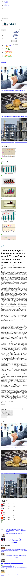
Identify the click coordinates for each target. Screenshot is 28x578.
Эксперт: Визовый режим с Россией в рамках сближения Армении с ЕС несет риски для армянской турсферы (16, 530)
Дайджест (8, 46)
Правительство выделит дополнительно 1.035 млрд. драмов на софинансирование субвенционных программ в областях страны (14, 550)
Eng (13, 11)
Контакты (6, 5)
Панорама (15, 32)
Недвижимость (8, 56)
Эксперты (3, 527)
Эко (16, 38)
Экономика (8, 45)
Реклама (6, 2)
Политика (16, 31)
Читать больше (14, 542)
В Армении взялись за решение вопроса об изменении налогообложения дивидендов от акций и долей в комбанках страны (14, 574)
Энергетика (8, 51)
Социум (15, 35)
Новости (3, 62)
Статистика (8, 55)
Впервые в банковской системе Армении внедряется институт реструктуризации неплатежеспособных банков (13, 562)
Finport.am (15, 44)
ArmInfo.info (17, 30)
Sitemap (6, 1)
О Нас (5, 4)
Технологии (8, 53)
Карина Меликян (5, 246)
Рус (10, 11)
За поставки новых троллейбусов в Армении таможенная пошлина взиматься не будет (14, 568)
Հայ (7, 11)
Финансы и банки (8, 49)
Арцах (15, 34)
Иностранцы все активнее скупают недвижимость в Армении (13, 90)
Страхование (8, 52)
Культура (15, 37)
